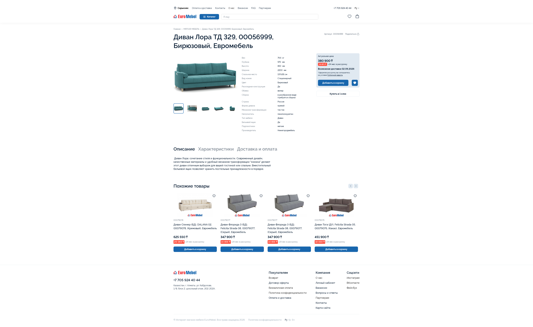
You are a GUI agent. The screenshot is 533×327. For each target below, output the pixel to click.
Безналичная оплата (281, 287)
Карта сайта (323, 307)
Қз (290, 320)
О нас (231, 8)
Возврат (273, 278)
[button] (350, 186)
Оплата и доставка (202, 8)
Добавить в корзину (333, 83)
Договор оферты (279, 282)
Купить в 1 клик (338, 94)
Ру (356, 8)
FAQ (253, 8)
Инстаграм (353, 278)
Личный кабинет (325, 282)
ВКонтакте (353, 282)
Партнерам (265, 8)
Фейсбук (352, 287)
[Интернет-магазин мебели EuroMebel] (185, 17)
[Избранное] (349, 17)
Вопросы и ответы (327, 292)
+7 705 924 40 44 (342, 8)
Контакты (220, 8)
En (293, 320)
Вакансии (243, 8)
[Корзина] (357, 17)
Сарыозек (183, 8)
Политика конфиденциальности (288, 292)
